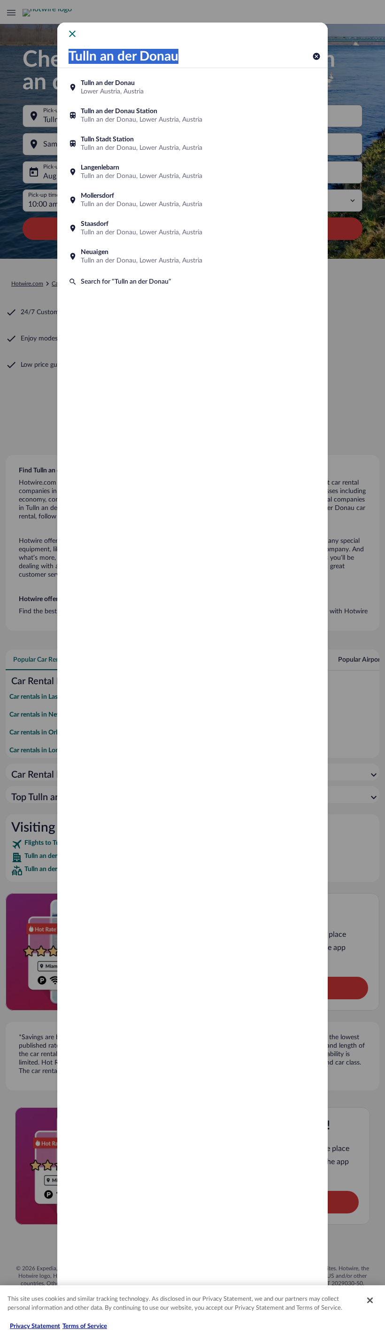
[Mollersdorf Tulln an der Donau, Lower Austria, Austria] (192, 200)
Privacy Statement (35, 1326)
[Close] (370, 1300)
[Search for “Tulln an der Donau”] (192, 281)
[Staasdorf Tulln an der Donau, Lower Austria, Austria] (192, 228)
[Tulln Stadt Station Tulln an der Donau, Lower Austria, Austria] (192, 144)
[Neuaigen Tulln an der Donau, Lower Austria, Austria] (192, 256)
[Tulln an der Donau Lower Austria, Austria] (192, 87)
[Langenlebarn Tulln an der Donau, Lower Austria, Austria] (192, 172)
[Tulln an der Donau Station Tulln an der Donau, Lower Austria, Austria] (192, 115)
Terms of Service (84, 1326)
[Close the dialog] (72, 34)
